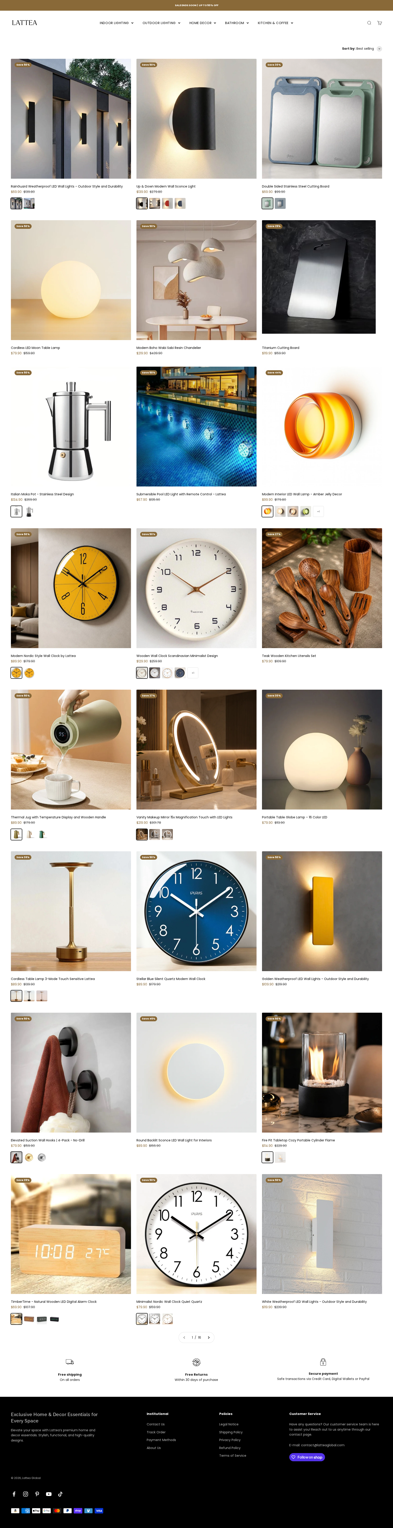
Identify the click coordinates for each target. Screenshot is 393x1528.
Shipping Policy (231, 1432)
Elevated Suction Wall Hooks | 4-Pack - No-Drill (48, 1140)
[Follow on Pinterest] (37, 1494)
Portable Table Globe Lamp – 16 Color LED (294, 817)
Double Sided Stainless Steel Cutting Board (295, 186)
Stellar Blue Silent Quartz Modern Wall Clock (170, 979)
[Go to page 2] (208, 1337)
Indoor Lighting (114, 22)
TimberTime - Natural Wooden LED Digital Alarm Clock (54, 1301)
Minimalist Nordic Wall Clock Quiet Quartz (169, 1301)
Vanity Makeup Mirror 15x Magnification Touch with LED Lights (184, 817)
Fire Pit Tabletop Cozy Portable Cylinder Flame (298, 1140)
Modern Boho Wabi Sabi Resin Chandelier (168, 348)
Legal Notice (229, 1424)
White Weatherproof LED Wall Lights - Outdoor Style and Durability (314, 1301)
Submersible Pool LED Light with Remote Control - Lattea (181, 494)
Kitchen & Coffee (273, 22)
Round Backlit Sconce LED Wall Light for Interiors (174, 1140)
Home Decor (200, 22)
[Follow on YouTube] (49, 1494)
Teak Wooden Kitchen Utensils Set (289, 656)
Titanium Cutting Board (280, 348)
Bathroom (234, 22)
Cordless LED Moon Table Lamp (35, 348)
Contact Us (156, 1424)
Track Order (156, 1432)
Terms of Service (232, 1455)
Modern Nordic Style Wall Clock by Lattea (43, 656)
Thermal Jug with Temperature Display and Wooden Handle (58, 817)
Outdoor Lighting (159, 22)
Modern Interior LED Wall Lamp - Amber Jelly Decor (302, 494)
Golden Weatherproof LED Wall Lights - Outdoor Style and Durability (315, 979)
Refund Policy (230, 1448)
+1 (318, 511)
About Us (154, 1448)
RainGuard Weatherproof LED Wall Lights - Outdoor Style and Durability (67, 186)
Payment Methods (161, 1440)
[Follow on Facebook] (14, 1494)
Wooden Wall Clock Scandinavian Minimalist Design (177, 656)
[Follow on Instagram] (26, 1494)
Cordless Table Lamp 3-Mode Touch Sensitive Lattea (53, 979)
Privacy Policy (230, 1440)
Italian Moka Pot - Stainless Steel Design (42, 494)
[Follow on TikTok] (60, 1494)
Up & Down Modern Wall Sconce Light (166, 186)
